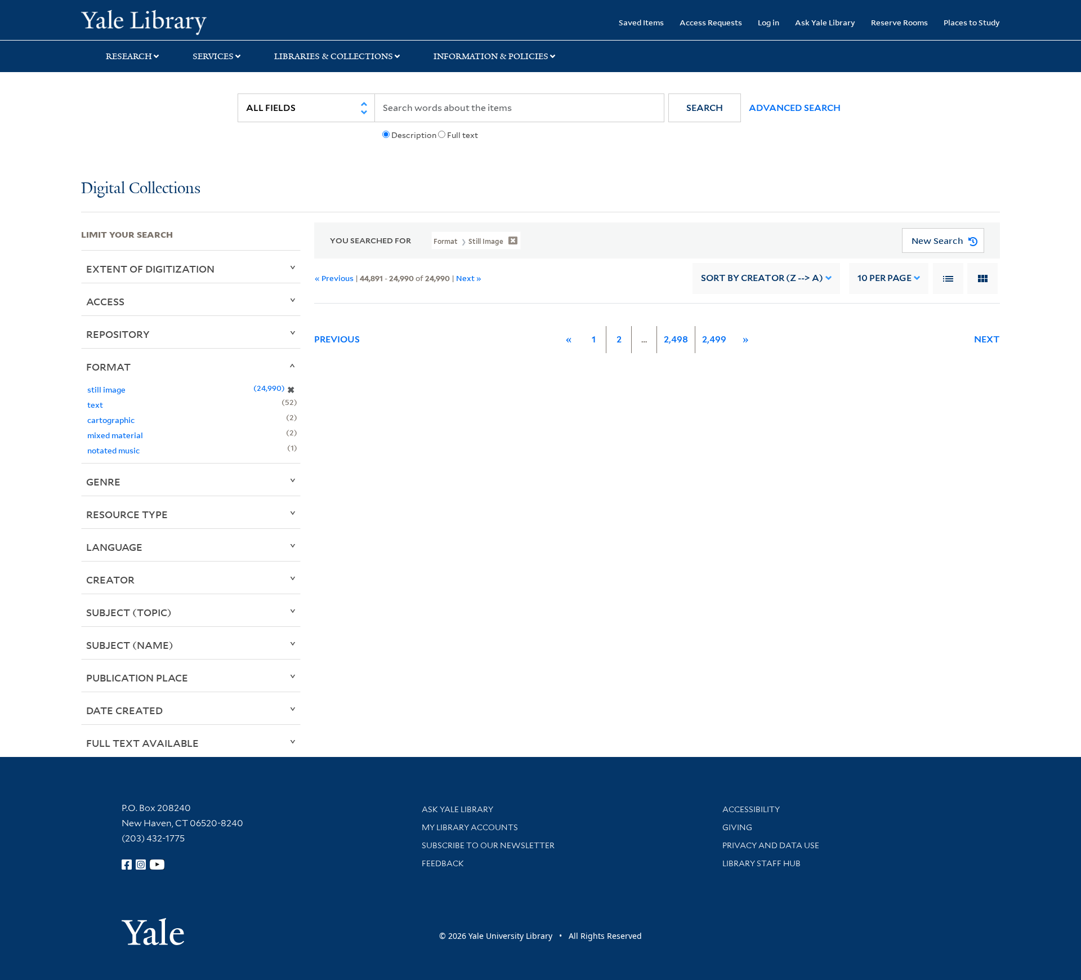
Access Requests (711, 22)
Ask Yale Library (825, 22)
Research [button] (129, 56)
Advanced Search (795, 108)
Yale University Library (150, 21)
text (95, 404)
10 (884, 278)
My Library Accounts (470, 827)
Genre (103, 481)
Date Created (124, 710)
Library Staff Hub (761, 863)
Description (413, 135)
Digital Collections (140, 189)
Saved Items (641, 22)
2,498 (676, 339)
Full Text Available (142, 743)
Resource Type (127, 514)
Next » (468, 278)
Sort (762, 278)
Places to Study (972, 22)
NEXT (987, 339)
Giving (737, 827)
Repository (118, 334)
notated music (113, 450)
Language (114, 547)
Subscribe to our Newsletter (488, 845)
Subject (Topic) (129, 612)
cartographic (111, 420)
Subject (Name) (129, 645)
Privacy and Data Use (770, 845)
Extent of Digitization (150, 268)
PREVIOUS (337, 339)
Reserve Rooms (899, 22)
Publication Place (137, 677)
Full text (462, 135)
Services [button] (213, 56)
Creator (110, 579)
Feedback (443, 863)
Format (108, 366)
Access (105, 301)
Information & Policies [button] (491, 56)
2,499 (714, 339)
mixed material (115, 435)
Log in (768, 22)
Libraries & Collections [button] (333, 56)
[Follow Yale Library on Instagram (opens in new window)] (141, 864)
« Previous (334, 278)
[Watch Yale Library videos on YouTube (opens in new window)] (157, 864)
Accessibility (751, 809)
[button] (704, 107)
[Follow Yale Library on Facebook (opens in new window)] (127, 864)
